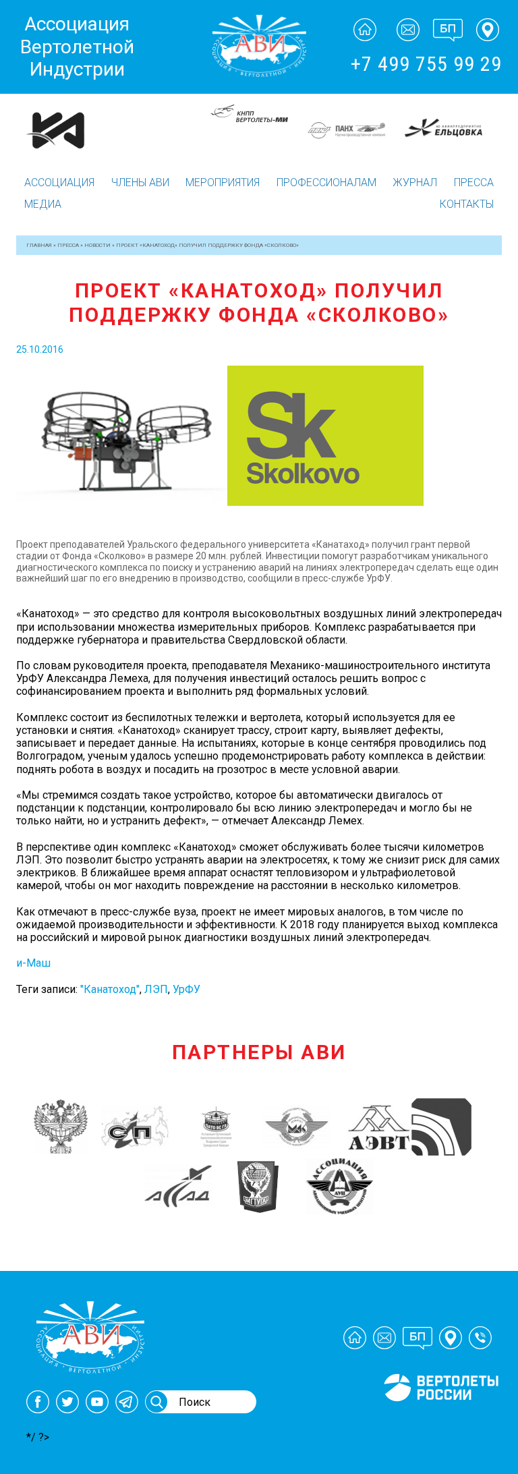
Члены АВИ (140, 182)
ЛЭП (156, 989)
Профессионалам (326, 182)
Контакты (467, 204)
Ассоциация (59, 182)
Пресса (474, 182)
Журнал (415, 182)
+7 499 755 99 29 (426, 64)
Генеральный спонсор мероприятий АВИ (440, 1417)
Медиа (42, 204)
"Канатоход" (110, 989)
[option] (161, 114)
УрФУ (186, 989)
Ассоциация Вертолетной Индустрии (77, 46)
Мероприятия (222, 182)
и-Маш (33, 963)
